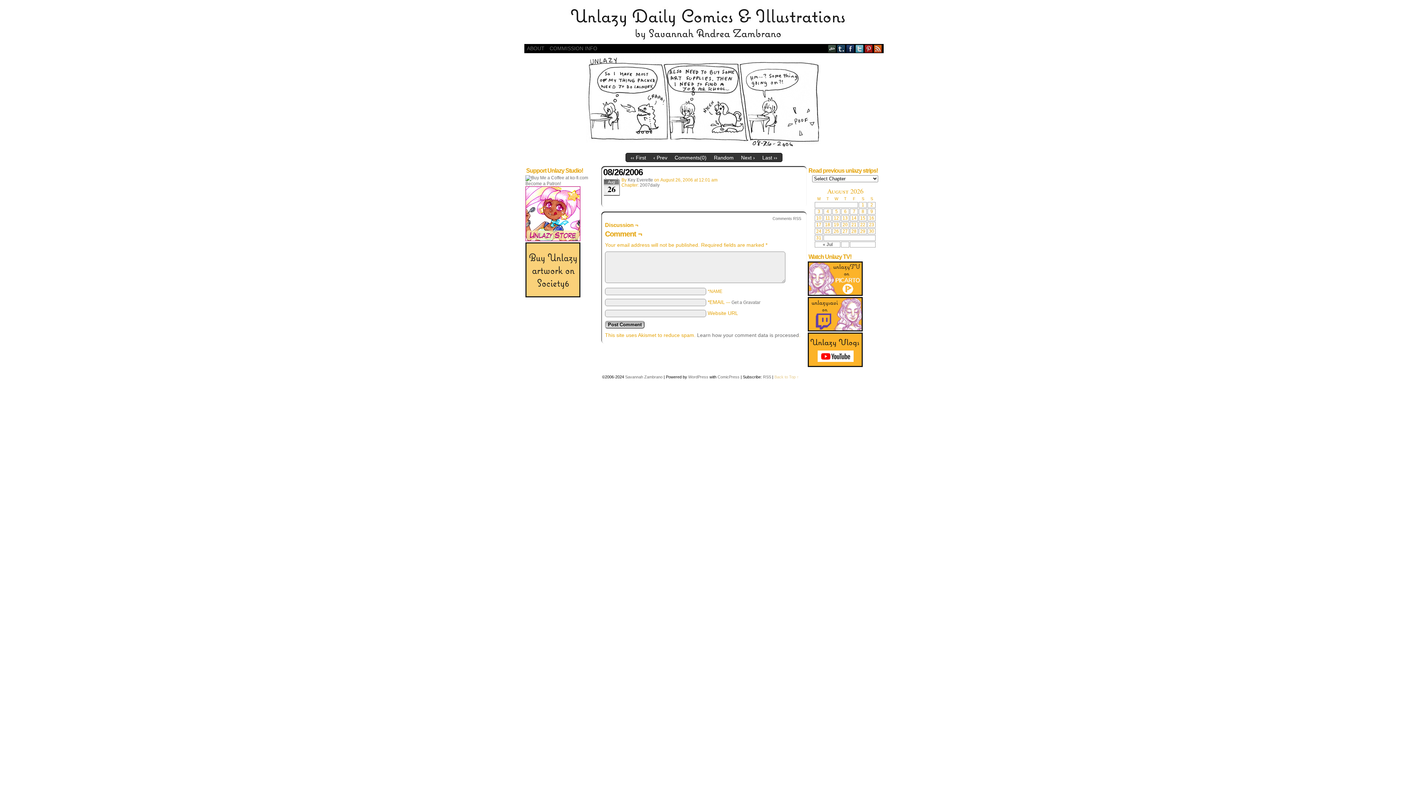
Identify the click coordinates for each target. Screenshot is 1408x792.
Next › (748, 158)
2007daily (650, 185)
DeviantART (832, 48)
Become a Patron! (543, 183)
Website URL (723, 313)
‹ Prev (660, 158)
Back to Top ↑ (786, 377)
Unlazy (704, 24)
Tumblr (841, 48)
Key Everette (640, 180)
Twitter (859, 48)
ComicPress (729, 377)
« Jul (828, 244)
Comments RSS (787, 218)
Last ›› (769, 158)
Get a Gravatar (746, 302)
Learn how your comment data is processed (748, 335)
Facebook (850, 48)
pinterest (868, 48)
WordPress (698, 377)
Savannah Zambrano (644, 377)
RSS (878, 48)
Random (724, 158)
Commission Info (573, 48)
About (535, 48)
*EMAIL (734, 302)
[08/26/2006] (704, 148)
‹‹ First (638, 158)
